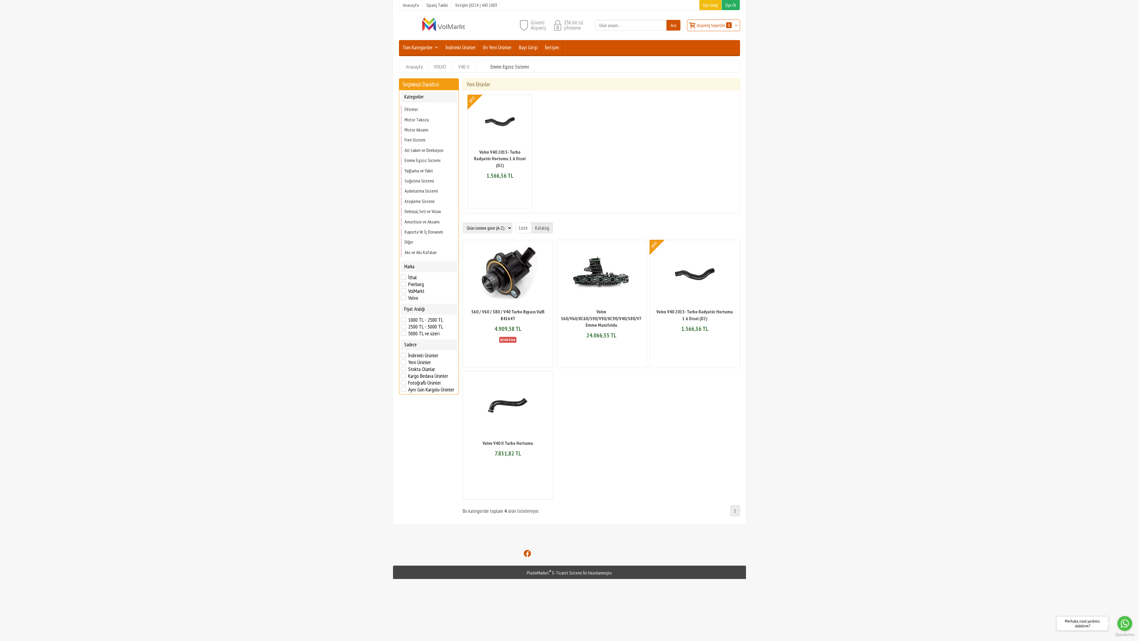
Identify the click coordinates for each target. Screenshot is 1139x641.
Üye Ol (730, 5)
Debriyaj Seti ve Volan (423, 211)
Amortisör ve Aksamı (422, 222)
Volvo (413, 298)
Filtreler (411, 109)
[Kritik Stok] (508, 339)
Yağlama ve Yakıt (419, 171)
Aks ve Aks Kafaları (421, 252)
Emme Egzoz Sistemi (422, 160)
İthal (412, 277)
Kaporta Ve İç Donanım (424, 232)
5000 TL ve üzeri (424, 334)
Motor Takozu (417, 120)
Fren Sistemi (415, 140)
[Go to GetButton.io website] (1124, 635)
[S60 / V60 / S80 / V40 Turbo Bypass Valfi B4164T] (507, 275)
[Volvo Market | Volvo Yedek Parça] (443, 31)
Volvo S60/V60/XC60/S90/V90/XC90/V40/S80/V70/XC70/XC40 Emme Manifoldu (613, 318)
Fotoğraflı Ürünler (424, 383)
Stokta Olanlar (421, 369)
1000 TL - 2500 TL (425, 320)
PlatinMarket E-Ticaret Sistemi (554, 573)
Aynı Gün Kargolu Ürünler (431, 390)
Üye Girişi (710, 5)
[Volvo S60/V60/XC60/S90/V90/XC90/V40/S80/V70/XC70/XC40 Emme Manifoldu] (601, 275)
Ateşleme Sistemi (420, 201)
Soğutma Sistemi (419, 181)
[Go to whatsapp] (1124, 623)
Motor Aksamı (416, 130)
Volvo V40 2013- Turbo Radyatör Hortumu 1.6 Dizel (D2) (500, 158)
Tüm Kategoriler (418, 47)
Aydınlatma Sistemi (421, 191)
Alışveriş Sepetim (713, 25)
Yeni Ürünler (419, 362)
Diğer (409, 242)
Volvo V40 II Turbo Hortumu (508, 443)
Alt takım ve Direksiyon (424, 150)
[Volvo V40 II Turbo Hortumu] (507, 406)
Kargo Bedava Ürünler (428, 376)
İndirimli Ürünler (423, 355)
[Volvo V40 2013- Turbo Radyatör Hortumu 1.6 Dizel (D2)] (500, 122)
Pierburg (416, 284)
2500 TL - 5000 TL (425, 327)
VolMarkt (416, 291)
